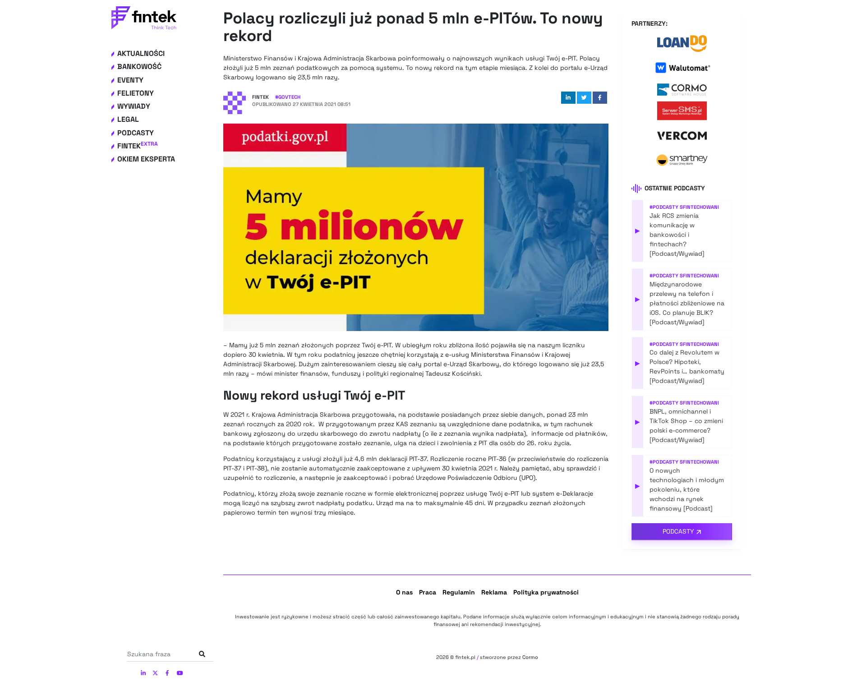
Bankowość (139, 66)
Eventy (130, 80)
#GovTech (287, 97)
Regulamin (458, 592)
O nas (404, 592)
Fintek (137, 146)
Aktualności (141, 53)
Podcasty (135, 133)
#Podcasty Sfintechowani (684, 207)
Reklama (494, 592)
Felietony (135, 93)
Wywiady (133, 106)
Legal (128, 119)
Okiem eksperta (146, 159)
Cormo (530, 657)
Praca (427, 592)
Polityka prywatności (546, 592)
